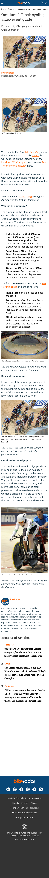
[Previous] (7, 111)
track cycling (25, 196)
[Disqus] (24, 742)
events (35, 155)
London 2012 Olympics (14, 162)
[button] (24, 116)
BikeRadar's (31, 152)
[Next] (42, 111)
